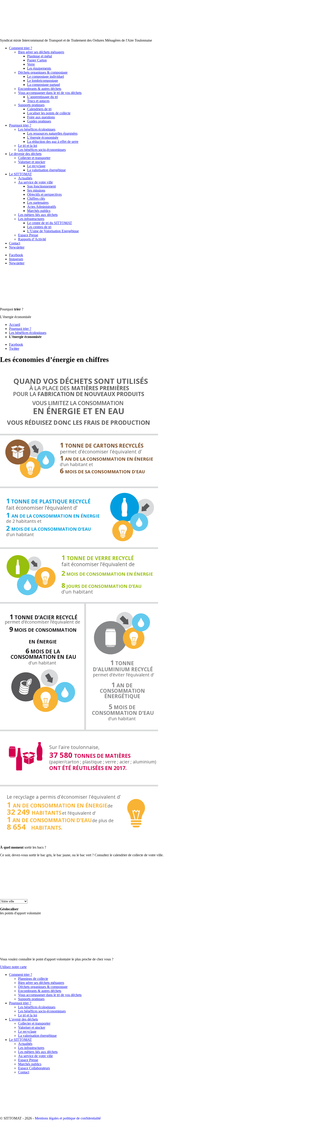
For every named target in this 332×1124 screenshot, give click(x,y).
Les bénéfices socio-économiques (42, 150)
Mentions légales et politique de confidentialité (68, 1118)
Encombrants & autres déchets (39, 89)
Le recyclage (36, 166)
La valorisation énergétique (46, 170)
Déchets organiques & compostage (43, 72)
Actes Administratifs (41, 207)
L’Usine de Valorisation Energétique (53, 231)
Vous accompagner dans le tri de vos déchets (50, 93)
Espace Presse (28, 235)
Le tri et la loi (27, 146)
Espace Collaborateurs (34, 1068)
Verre (31, 64)
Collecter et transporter (34, 158)
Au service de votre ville (35, 182)
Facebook (16, 255)
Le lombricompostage (42, 80)
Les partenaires (38, 202)
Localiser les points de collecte (48, 113)
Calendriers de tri (39, 109)
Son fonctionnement (41, 186)
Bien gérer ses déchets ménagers (41, 52)
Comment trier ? (20, 48)
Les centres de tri (39, 227)
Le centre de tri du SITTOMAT (49, 223)
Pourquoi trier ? (20, 125)
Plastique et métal (39, 56)
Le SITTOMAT (20, 174)
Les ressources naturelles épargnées (52, 133)
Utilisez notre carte (13, 967)
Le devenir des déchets (25, 154)
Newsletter (16, 247)
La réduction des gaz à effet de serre (52, 141)
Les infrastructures (31, 219)
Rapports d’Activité (32, 239)
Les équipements (39, 68)
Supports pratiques (31, 105)
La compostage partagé (43, 85)
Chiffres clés (36, 198)
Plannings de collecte (33, 979)
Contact (14, 243)
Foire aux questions (41, 117)
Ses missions (36, 190)
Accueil (14, 324)
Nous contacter (298, 4)
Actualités (25, 178)
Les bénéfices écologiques (36, 129)
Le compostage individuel (45, 76)
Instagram (16, 259)
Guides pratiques (39, 121)
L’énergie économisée (42, 137)
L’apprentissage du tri (42, 97)
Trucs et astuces (38, 101)
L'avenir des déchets (23, 1019)
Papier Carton (37, 60)
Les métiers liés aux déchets (38, 215)
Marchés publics (38, 211)
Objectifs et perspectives (44, 194)
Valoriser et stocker (31, 162)
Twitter (14, 348)
